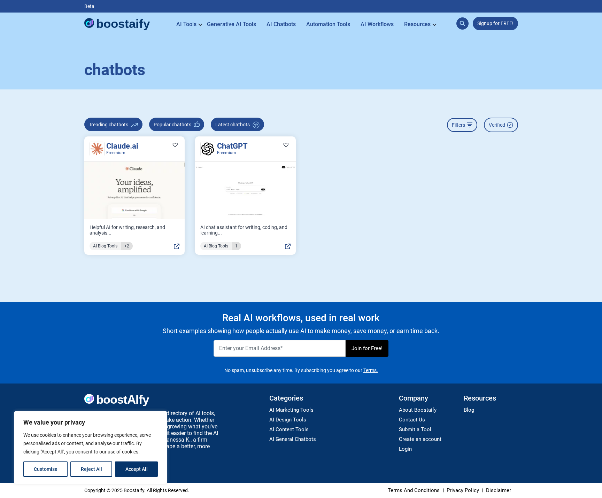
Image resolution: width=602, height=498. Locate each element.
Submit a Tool (415, 429)
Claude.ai (122, 146)
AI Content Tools (289, 429)
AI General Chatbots (292, 439)
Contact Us (412, 420)
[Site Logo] (117, 24)
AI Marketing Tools (291, 410)
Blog (469, 410)
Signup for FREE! (495, 23)
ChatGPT (232, 146)
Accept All (136, 469)
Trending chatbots (109, 124)
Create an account (420, 439)
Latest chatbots (233, 124)
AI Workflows (377, 24)
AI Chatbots (281, 24)
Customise (45, 469)
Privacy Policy (463, 490)
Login (405, 449)
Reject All (91, 469)
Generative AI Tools (231, 24)
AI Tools (186, 24)
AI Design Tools (287, 420)
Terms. (370, 370)
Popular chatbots (173, 124)
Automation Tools (328, 24)
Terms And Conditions (414, 490)
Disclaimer (498, 490)
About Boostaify (418, 410)
